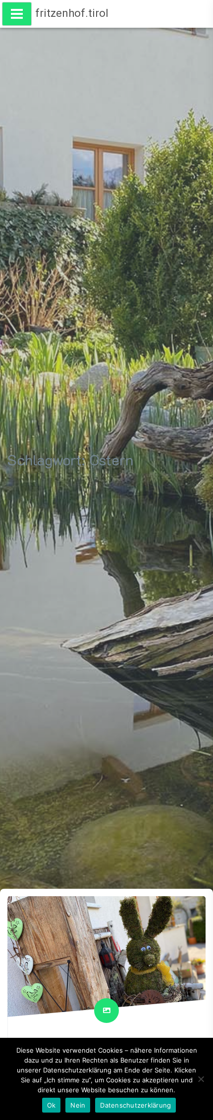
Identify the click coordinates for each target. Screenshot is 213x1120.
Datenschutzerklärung (135, 1105)
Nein (77, 1105)
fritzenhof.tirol (71, 13)
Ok (51, 1105)
